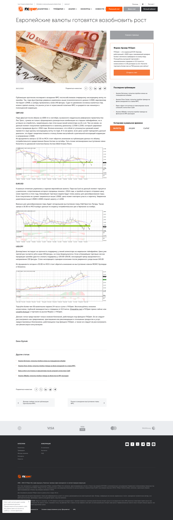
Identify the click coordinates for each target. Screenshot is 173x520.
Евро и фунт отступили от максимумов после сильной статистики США (44, 371)
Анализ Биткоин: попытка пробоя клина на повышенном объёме (41, 361)
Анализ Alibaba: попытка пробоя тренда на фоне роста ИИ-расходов (43, 376)
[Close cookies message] (29, 502)
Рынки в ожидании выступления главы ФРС (85, 402)
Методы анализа (23, 453)
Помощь (135, 4)
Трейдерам (21, 450)
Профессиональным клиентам (48, 4)
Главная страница (132, 35)
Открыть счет (131, 73)
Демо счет (132, 9)
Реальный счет (114, 9)
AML (74, 509)
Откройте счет (76, 309)
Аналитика (21, 447)
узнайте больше (22, 312)
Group (67, 4)
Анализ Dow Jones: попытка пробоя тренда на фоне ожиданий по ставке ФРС (46, 366)
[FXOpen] (28, 9)
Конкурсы (21, 456)
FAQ (42, 453)
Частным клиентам (25, 4)
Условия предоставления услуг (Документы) (56, 509)
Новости (20, 459)
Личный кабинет (149, 9)
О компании (45, 447)
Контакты (44, 450)
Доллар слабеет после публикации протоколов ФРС (35, 402)
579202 (35, 488)
